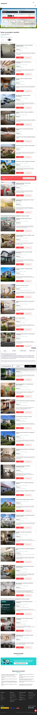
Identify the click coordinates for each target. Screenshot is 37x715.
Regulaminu (31, 712)
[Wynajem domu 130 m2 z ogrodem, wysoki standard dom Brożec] (8, 151)
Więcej (20, 57)
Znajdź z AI (31, 26)
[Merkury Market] (5, 708)
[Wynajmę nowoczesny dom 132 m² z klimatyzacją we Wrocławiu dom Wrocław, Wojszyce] (8, 455)
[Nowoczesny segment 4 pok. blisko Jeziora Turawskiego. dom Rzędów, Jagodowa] (8, 68)
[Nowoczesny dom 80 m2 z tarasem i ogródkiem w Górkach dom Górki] (8, 118)
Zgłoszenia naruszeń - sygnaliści (22, 699)
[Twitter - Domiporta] (32, 707)
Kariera (2, 695)
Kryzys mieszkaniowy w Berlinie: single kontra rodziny (9, 679)
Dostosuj (18, 366)
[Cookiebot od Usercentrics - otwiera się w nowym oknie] (32, 348)
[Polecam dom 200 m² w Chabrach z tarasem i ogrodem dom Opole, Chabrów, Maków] (8, 84)
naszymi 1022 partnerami (8, 355)
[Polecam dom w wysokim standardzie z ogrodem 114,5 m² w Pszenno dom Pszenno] (8, 641)
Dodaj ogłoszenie (12, 694)
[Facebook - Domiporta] (29, 707)
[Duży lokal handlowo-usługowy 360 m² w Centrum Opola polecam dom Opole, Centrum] (8, 206)
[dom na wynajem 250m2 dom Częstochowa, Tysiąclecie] (8, 324)
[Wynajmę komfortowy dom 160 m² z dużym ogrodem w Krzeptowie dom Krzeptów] (8, 339)
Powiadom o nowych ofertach (30, 23)
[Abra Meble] (14, 708)
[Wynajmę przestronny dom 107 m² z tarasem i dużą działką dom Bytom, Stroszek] (8, 307)
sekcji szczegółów (4, 361)
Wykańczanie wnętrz (31, 695)
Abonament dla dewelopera (12, 701)
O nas (1, 694)
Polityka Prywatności (22, 695)
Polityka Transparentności (22, 697)
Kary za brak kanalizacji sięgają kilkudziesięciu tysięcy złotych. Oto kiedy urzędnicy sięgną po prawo (9, 682)
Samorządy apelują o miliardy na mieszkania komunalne (26, 677)
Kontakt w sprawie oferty (13, 697)
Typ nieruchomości (22, 10)
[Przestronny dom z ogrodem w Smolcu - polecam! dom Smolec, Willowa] (8, 505)
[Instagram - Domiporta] (30, 707)
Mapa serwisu (3, 698)
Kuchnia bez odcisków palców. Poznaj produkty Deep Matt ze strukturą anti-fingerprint (9, 675)
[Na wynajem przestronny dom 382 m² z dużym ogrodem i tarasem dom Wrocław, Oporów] (8, 373)
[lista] (9, 40)
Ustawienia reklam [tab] (23, 350)
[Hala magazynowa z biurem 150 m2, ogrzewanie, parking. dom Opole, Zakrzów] (8, 135)
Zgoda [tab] (5, 350)
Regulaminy (21, 694)
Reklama (2, 696)
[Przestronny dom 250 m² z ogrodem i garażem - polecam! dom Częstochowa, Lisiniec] (8, 274)
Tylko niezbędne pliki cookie (6, 366)
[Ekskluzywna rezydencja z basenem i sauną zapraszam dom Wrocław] (8, 224)
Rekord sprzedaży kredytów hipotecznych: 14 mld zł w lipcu (27, 681)
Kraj (2, 14)
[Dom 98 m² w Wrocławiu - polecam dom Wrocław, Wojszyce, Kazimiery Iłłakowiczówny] (8, 291)
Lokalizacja (8, 14)
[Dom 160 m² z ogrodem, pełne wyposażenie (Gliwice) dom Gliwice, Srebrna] (8, 538)
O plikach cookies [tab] (32, 350)
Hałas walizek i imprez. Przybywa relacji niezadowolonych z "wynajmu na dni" (26, 685)
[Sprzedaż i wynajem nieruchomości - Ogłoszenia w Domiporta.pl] (4, 3)
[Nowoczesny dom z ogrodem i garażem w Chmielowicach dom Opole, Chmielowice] (8, 101)
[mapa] (11, 40)
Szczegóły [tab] (14, 350)
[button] (1, 9)
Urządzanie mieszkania (32, 694)
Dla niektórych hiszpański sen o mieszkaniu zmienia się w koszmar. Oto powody (26, 679)
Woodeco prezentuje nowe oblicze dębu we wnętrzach (26, 675)
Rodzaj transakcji (4, 10)
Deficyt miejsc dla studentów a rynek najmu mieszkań (8, 677)
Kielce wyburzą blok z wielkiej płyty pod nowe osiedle (9, 685)
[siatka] (7, 40)
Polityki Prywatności (34, 712)
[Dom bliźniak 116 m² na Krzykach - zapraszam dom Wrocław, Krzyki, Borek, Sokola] (8, 422)
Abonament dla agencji (13, 699)
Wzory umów (30, 698)
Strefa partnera (30, 696)
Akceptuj (30, 366)
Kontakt (2, 699)
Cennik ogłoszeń (12, 695)
